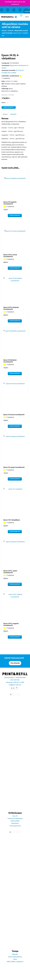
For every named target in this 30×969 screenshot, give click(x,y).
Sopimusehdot (15, 821)
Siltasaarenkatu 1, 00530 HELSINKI (15, 677)
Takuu (15, 959)
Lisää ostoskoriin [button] (15, 215)
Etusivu (4, 30)
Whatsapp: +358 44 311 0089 (15, 682)
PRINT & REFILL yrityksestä (15, 961)
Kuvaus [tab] (5, 114)
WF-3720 (18, 70)
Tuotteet (10, 30)
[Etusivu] (7, 17)
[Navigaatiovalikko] (16, 17)
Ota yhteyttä (15, 663)
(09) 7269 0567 (15, 680)
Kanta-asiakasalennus (15, 957)
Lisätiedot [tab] (13, 114)
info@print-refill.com (15, 685)
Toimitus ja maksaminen (15, 818)
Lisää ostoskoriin (9, 107)
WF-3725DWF (12, 73)
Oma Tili (15, 816)
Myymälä (15, 954)
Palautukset (15, 823)
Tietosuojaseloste (15, 826)
